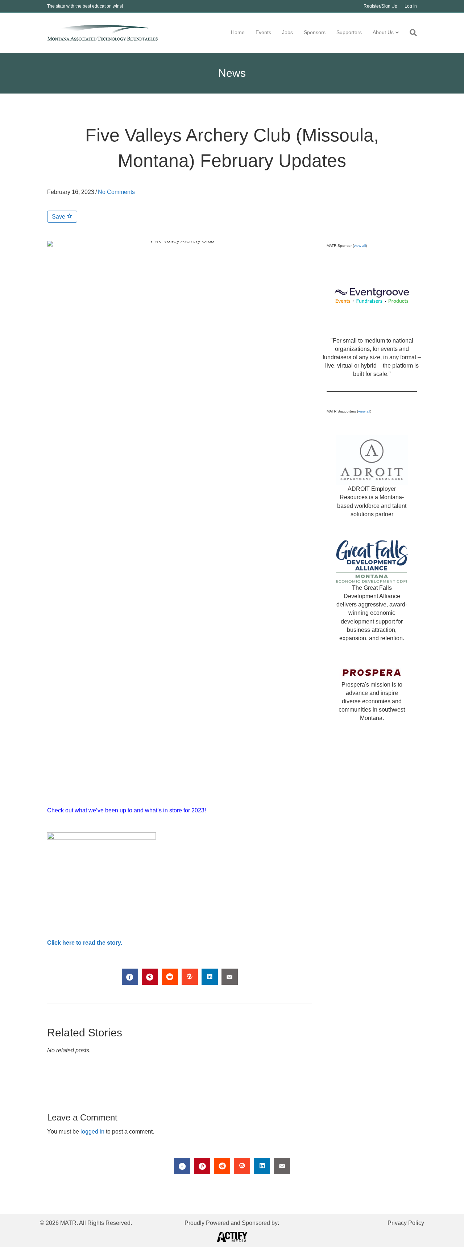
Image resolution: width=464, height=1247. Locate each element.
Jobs (287, 32)
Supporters (349, 32)
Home (238, 32)
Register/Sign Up (380, 6)
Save (59, 217)
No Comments (116, 192)
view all (360, 246)
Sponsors (315, 32)
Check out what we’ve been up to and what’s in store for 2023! (126, 810)
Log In (411, 6)
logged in (92, 1131)
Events (263, 32)
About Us (383, 32)
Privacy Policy (406, 1223)
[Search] (410, 32)
